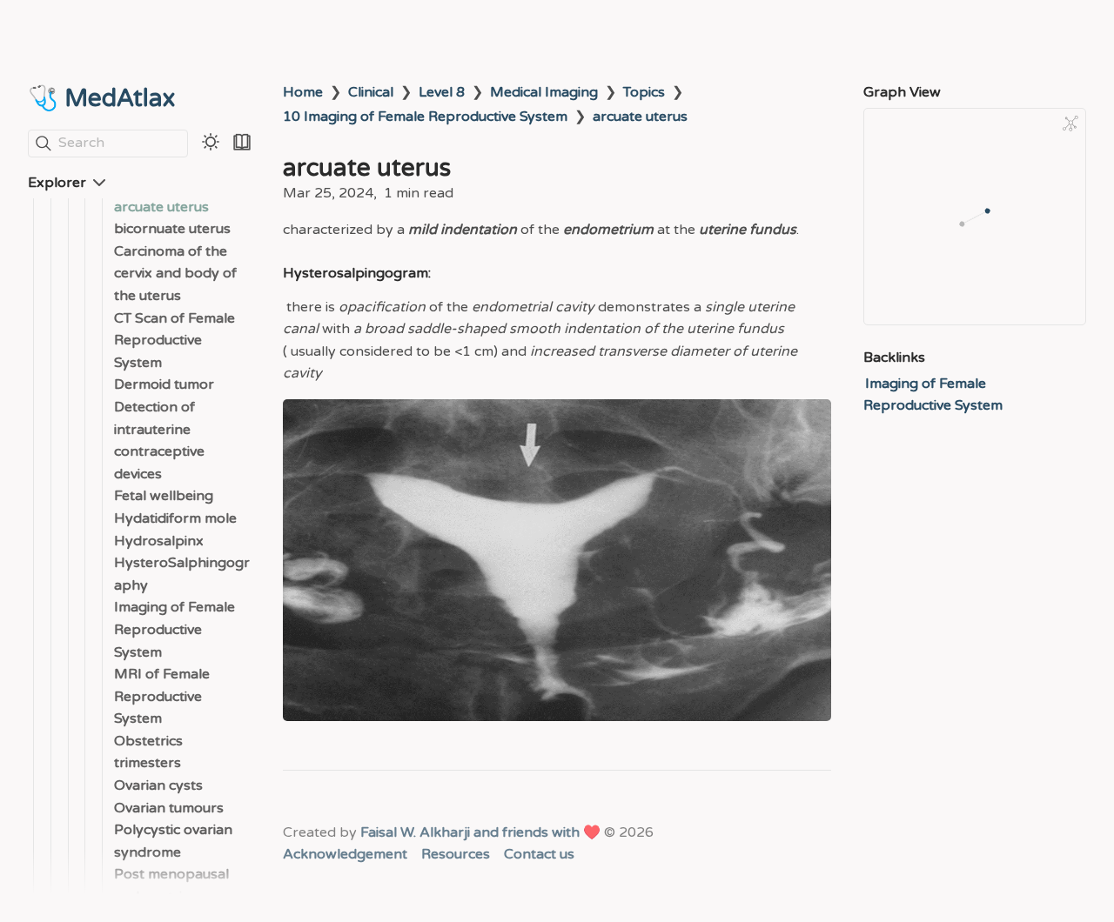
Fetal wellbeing (163, 496)
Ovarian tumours (169, 808)
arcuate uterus (161, 207)
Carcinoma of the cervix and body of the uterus (175, 273)
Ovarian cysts (158, 786)
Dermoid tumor (164, 385)
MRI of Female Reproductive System (162, 697)
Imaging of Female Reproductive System (174, 630)
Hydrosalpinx (159, 541)
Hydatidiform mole (175, 518)
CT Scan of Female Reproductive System (174, 340)
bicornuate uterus (172, 229)
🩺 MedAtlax (101, 98)
